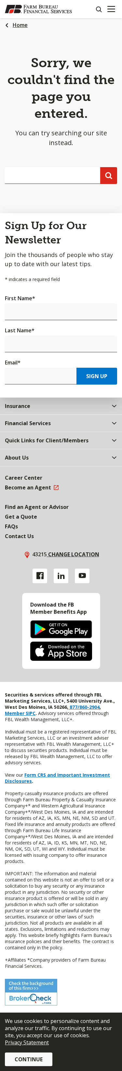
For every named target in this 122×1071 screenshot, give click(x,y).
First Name (20, 298)
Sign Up (96, 376)
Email (12, 362)
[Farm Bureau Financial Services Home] (38, 9)
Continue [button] (29, 1059)
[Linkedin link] (61, 576)
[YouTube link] (82, 576)
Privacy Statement (27, 1042)
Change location (73, 554)
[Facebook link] (40, 576)
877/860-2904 (84, 707)
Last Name (19, 330)
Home (20, 25)
